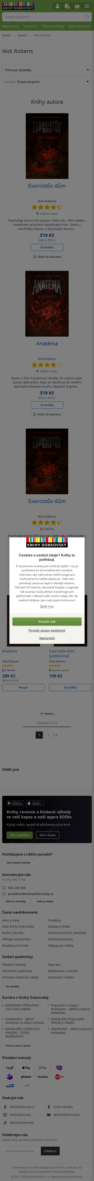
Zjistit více (47, 606)
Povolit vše (47, 622)
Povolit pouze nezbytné (47, 630)
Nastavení (47, 638)
